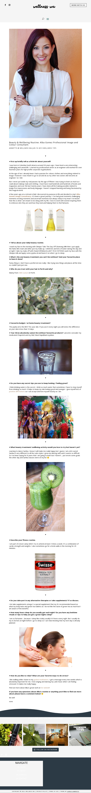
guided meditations (41, 679)
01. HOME (21, 767)
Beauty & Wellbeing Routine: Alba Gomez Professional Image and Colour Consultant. (43, 143)
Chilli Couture (23, 273)
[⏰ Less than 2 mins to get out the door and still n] (34, 735)
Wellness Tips (49, 148)
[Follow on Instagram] (9, 5)
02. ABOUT (21, 771)
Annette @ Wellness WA (20, 148)
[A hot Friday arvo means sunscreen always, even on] (11, 735)
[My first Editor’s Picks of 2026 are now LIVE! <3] (57, 735)
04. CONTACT (21, 778)
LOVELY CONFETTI (73, 791)
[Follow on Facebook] (5, 5)
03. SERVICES (21, 774)
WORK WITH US (78, 5)
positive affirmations (17, 391)
